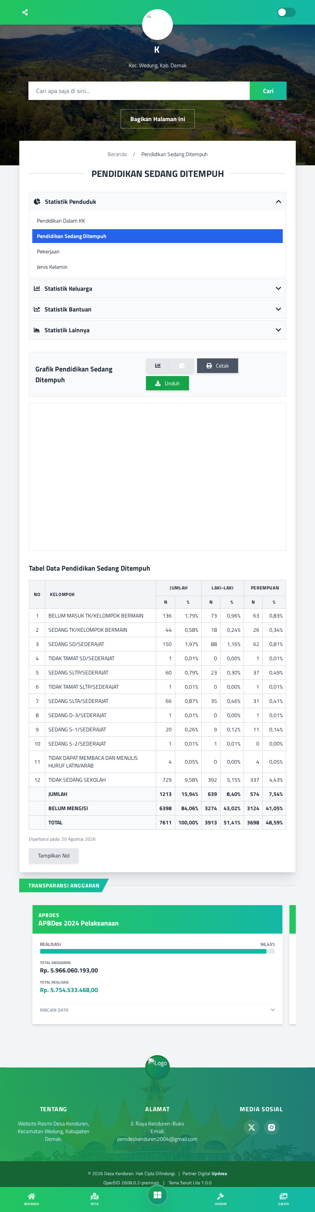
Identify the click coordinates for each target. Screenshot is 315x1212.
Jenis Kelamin (52, 267)
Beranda (117, 154)
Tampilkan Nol (54, 855)
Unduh (172, 383)
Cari (268, 90)
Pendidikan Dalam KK (61, 220)
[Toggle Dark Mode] (286, 12)
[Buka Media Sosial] (25, 12)
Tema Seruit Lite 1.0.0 (190, 1182)
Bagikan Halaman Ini (157, 118)
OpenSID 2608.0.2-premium (131, 1182)
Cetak (222, 365)
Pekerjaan (48, 251)
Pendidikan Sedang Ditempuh (71, 236)
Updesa (219, 1173)
